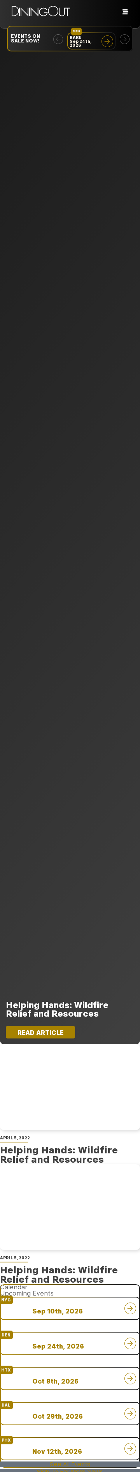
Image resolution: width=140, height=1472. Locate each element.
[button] (58, 39)
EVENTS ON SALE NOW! (25, 38)
